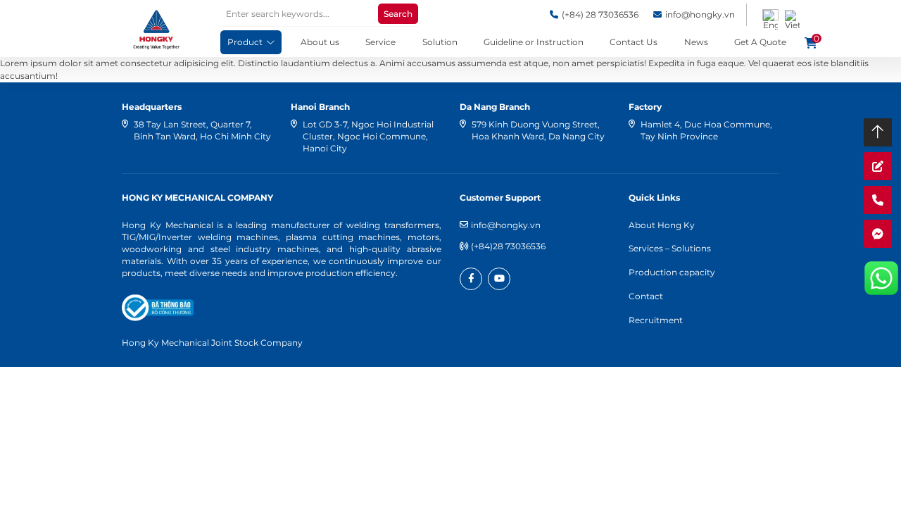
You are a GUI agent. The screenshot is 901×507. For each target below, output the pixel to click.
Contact (646, 296)
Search (398, 13)
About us (320, 42)
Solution (440, 42)
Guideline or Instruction (534, 42)
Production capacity (672, 272)
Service (380, 42)
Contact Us (633, 42)
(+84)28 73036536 (508, 246)
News (696, 42)
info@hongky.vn (506, 225)
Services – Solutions (670, 248)
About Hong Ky (662, 225)
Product (245, 42)
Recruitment (656, 320)
